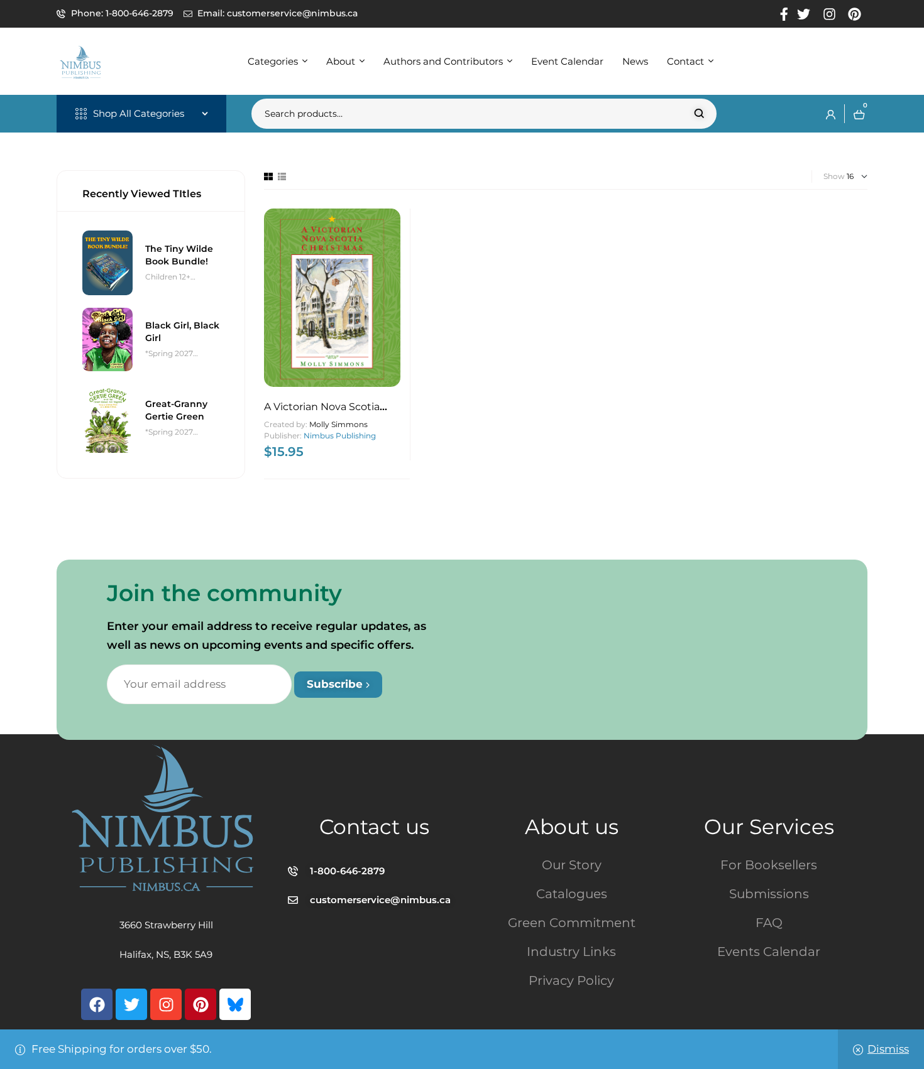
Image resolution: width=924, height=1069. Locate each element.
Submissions (769, 893)
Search (699, 114)
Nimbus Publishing (340, 435)
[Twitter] (131, 1004)
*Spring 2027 (169, 353)
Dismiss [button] (888, 1049)
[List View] (282, 176)
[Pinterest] (200, 1004)
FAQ (769, 922)
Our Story (572, 864)
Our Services (769, 826)
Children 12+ (167, 276)
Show (834, 176)
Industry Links (571, 951)
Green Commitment (571, 922)
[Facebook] (97, 1004)
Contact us (374, 826)
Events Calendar (768, 951)
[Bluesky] (235, 1004)
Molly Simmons (338, 424)
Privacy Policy (571, 980)
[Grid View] (268, 176)
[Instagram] (166, 1004)
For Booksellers (768, 864)
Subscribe (336, 684)
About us (572, 826)
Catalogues (571, 893)
